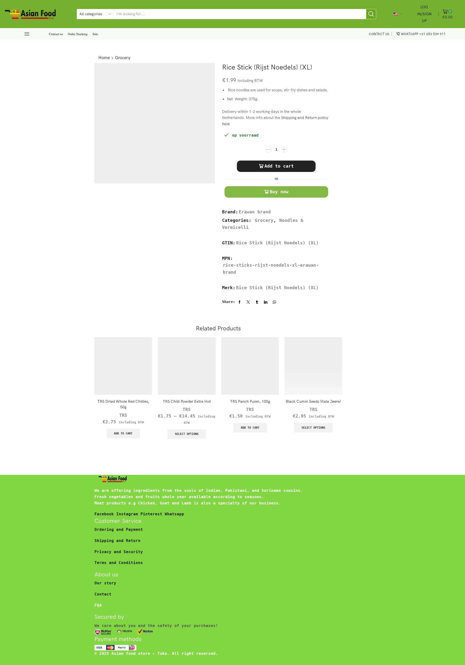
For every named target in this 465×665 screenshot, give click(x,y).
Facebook (105, 514)
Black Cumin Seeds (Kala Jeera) (313, 401)
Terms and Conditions (118, 562)
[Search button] (371, 14)
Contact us (56, 34)
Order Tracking (78, 34)
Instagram (128, 514)
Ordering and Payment (118, 529)
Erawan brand (255, 211)
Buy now (279, 191)
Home (104, 57)
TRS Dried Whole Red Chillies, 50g (123, 404)
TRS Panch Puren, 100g (250, 401)
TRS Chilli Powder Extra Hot (187, 401)
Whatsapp (174, 514)
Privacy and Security (118, 551)
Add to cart (279, 166)
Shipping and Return (117, 540)
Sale (95, 34)
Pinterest (152, 514)
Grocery (122, 57)
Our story (105, 583)
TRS (123, 415)
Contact (102, 594)
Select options (187, 434)
